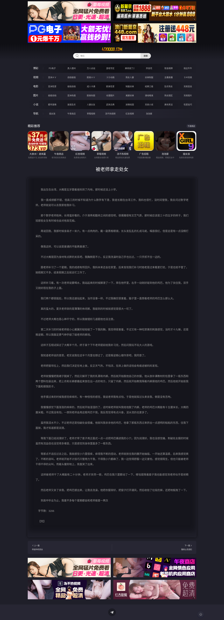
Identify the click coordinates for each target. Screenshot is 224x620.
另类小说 (149, 104)
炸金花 (149, 68)
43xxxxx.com (112, 49)
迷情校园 (130, 104)
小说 (35, 104)
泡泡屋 (149, 113)
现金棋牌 (168, 68)
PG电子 (52, 68)
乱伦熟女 (168, 86)
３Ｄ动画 (110, 77)
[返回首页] (201, 614)
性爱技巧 (188, 104)
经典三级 (149, 86)
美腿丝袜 (130, 95)
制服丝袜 (130, 86)
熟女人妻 (130, 77)
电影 (35, 86)
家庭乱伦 (71, 104)
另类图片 (188, 95)
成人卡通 (91, 86)
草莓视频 (91, 113)
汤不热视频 (110, 113)
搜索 (146, 55)
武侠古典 (110, 104)
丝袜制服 (149, 77)
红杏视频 (130, 113)
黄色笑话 (168, 104)
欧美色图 (91, 95)
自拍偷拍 (71, 77)
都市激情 (52, 104)
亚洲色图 (71, 95)
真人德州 (71, 68)
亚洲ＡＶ (52, 77)
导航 (35, 113)
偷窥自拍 (52, 95)
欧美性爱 (110, 86)
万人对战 (91, 68)
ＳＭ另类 (188, 77)
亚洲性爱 (52, 86)
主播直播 (168, 77)
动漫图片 (110, 95)
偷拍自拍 (71, 86)
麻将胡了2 (129, 68)
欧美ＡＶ (91, 77)
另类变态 (188, 86)
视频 (35, 77)
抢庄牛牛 (188, 68)
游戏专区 (110, 68)
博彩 (35, 68)
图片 (35, 95)
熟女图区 (168, 95)
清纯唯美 (149, 95)
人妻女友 (91, 104)
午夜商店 (71, 113)
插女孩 (52, 113)
